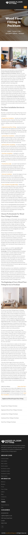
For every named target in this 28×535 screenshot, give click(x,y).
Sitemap (3, 499)
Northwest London (5, 468)
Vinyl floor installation (7, 153)
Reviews (3, 484)
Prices (2, 486)
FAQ (2, 507)
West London (4, 476)
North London (4, 466)
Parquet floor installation (8, 118)
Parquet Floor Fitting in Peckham (9, 406)
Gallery (3, 491)
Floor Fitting (16, 31)
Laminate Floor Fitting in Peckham (9, 414)
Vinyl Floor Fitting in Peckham (8, 422)
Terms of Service (5, 504)
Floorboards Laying (6, 163)
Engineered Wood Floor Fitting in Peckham (11, 410)
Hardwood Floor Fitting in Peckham (10, 418)
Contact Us (3, 496)
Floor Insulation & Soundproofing (10, 184)
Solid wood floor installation (8, 144)
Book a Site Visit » (22, 386)
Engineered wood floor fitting (9, 127)
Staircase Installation (7, 174)
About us (3, 481)
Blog (2, 494)
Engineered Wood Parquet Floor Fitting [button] (12, 398)
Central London (4, 458)
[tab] (14, 398)
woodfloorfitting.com (11, 533)
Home (9, 31)
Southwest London (5, 473)
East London (4, 461)
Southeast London (11, 33)
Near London (4, 463)
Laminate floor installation (8, 135)
